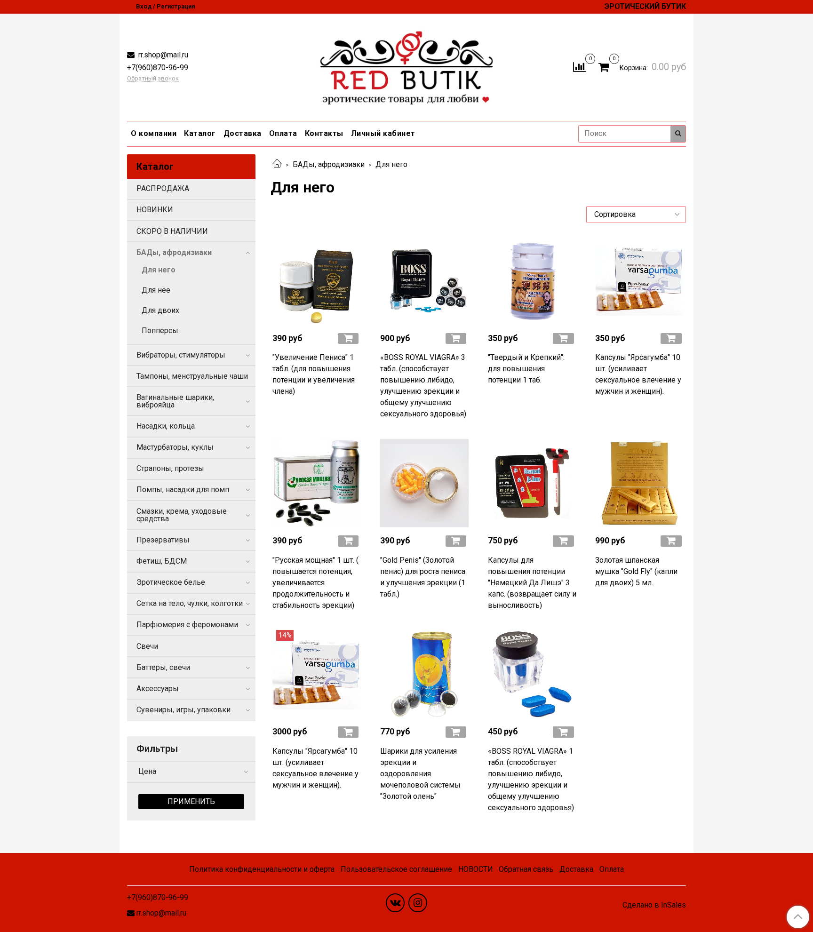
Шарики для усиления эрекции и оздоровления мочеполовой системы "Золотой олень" (420, 774)
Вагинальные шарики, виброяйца (175, 401)
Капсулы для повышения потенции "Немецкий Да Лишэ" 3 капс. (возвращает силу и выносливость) (532, 583)
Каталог (200, 133)
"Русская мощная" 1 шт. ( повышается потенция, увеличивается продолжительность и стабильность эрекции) (315, 583)
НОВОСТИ (475, 869)
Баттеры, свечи (163, 667)
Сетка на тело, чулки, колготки (189, 603)
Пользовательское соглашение (396, 869)
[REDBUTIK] (406, 65)
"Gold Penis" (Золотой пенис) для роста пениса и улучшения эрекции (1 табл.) (422, 577)
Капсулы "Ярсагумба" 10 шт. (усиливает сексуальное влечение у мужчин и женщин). (638, 374)
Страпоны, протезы (170, 468)
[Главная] (277, 164)
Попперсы (160, 330)
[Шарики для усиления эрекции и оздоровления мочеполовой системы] (424, 674)
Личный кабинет (383, 133)
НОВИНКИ (154, 209)
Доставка (242, 133)
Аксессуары (157, 688)
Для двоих (160, 310)
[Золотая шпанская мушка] (639, 482)
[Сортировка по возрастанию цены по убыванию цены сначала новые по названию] (636, 214)
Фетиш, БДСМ (161, 561)
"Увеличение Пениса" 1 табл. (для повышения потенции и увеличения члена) (313, 374)
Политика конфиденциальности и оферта (262, 869)
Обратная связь (526, 869)
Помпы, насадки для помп (182, 489)
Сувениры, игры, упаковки (183, 709)
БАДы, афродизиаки (329, 164)
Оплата (283, 133)
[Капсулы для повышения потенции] (532, 482)
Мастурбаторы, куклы (175, 447)
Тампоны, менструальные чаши (192, 376)
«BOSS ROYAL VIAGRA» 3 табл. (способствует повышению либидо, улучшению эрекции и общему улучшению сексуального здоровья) (423, 385)
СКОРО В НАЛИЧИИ (172, 231)
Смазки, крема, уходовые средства (181, 515)
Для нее (156, 290)
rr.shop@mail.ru (162, 54)
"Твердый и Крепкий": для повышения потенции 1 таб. (526, 368)
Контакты (324, 133)
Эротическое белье (170, 582)
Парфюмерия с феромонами (187, 624)
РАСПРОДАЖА (162, 188)
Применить (191, 801)
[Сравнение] (579, 66)
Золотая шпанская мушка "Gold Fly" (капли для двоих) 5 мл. (636, 571)
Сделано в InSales (654, 905)
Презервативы (163, 539)
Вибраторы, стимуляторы (180, 354)
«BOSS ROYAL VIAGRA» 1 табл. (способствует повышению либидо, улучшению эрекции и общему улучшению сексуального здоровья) (531, 779)
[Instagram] (417, 902)
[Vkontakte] (395, 902)
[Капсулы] (639, 280)
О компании (153, 133)
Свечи (147, 646)
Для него (158, 269)
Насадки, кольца (165, 426)
